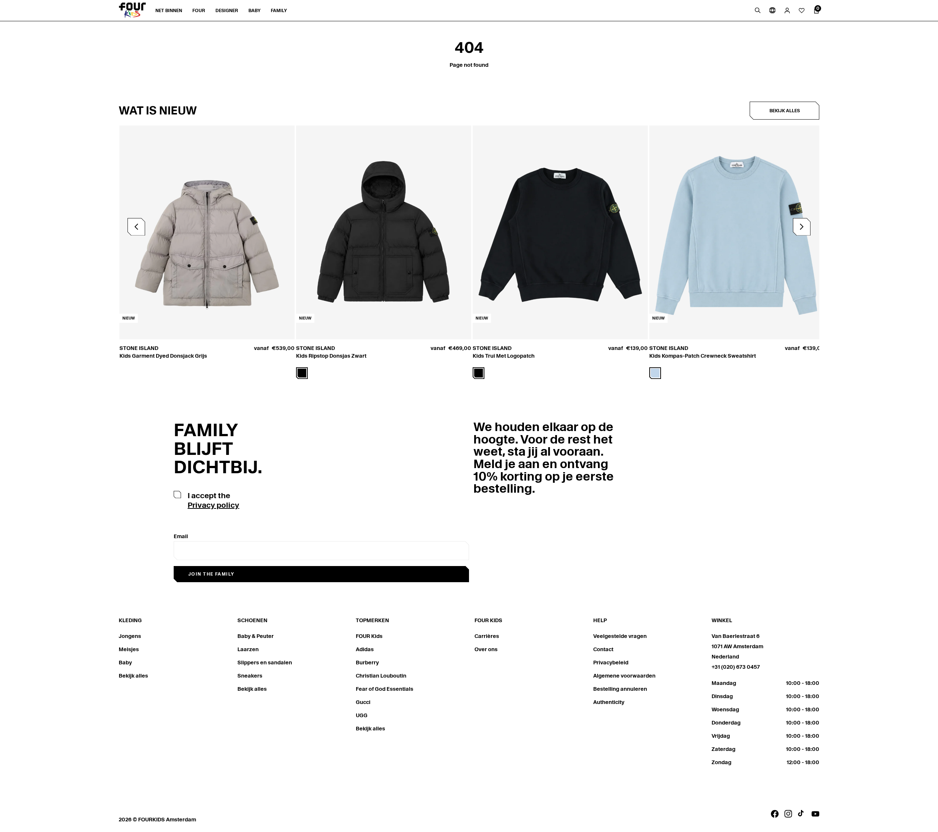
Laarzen (248, 649)
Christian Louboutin (381, 676)
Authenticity (608, 702)
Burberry (367, 662)
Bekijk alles (784, 110)
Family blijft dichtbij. (218, 448)
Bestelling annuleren (620, 689)
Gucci (363, 702)
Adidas (365, 649)
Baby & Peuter (255, 636)
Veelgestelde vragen (620, 636)
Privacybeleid (610, 662)
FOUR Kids (369, 636)
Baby (125, 662)
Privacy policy (213, 505)
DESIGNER (226, 10)
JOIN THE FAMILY (211, 574)
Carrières (486, 636)
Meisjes (129, 649)
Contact (603, 649)
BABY (254, 10)
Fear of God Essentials (384, 689)
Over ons (486, 649)
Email (181, 536)
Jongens (130, 636)
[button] (801, 227)
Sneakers (249, 676)
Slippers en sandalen (264, 662)
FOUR (198, 10)
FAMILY (279, 10)
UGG (362, 715)
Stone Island (138, 348)
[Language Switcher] (772, 10)
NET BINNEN (168, 10)
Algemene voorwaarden (624, 676)
